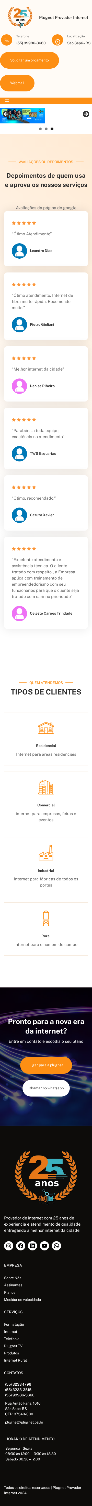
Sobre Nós (12, 1278)
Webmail (17, 83)
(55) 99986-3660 (19, 1395)
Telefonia (11, 1339)
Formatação (14, 1324)
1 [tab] (40, 129)
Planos (9, 1292)
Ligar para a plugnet (46, 1065)
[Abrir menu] (7, 101)
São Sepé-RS (16, 1409)
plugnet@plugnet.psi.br (24, 1422)
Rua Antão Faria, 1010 (23, 1403)
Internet (10, 1332)
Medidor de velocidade (22, 1300)
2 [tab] (46, 129)
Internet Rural (15, 1360)
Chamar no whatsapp (46, 1088)
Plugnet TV (13, 1346)
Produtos (11, 1353)
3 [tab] (52, 129)
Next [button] (85, 114)
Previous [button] (6, 114)
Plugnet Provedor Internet (63, 17)
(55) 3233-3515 (18, 1390)
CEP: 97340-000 (19, 1414)
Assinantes (13, 1285)
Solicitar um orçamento (29, 60)
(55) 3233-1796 (18, 1384)
